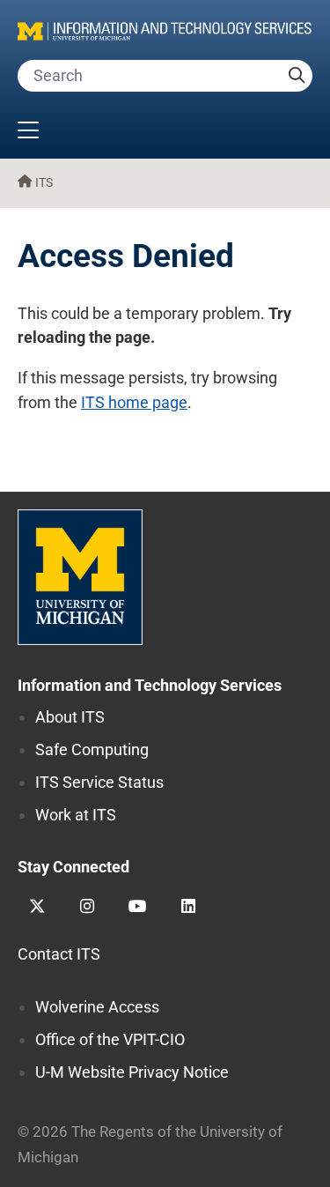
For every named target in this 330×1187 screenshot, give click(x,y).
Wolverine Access (97, 1007)
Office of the (110, 1039)
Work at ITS (75, 814)
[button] (165, 132)
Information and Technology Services (150, 685)
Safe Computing (92, 749)
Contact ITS (59, 954)
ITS (44, 182)
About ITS (70, 717)
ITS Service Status (99, 782)
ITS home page (134, 402)
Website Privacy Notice (132, 1072)
